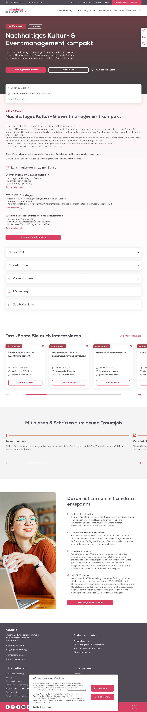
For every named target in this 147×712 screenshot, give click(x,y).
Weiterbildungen (81, 641)
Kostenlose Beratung (15, 674)
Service (117, 10)
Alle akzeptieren (102, 688)
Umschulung (82, 10)
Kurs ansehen (12, 187)
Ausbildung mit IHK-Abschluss (87, 648)
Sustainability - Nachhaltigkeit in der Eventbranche (34, 216)
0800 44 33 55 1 (18, 2)
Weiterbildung (65, 10)
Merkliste (98, 2)
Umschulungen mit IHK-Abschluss (89, 645)
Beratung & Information (16, 681)
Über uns (72, 2)
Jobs (85, 2)
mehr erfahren (25, 383)
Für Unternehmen (101, 10)
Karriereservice (12, 692)
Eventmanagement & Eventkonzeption (27, 175)
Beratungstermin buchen (126, 2)
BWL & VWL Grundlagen (19, 195)
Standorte (131, 10)
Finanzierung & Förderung (17, 685)
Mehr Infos (68, 70)
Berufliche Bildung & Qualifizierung (20, 689)
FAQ (90, 2)
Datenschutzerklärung (77, 690)
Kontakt (106, 2)
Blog (79, 2)
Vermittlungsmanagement (17, 696)
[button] (43, 346)
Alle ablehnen (102, 697)
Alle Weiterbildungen (130, 336)
